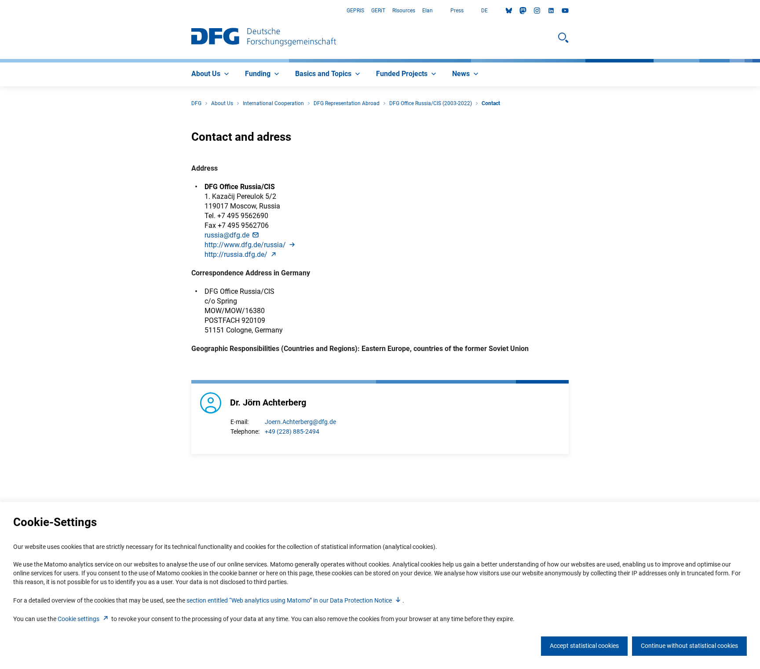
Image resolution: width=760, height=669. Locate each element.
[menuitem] (211, 74)
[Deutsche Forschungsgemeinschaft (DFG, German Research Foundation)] (263, 38)
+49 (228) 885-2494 (292, 431)
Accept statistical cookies (584, 645)
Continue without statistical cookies (689, 645)
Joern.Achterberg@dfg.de (300, 421)
